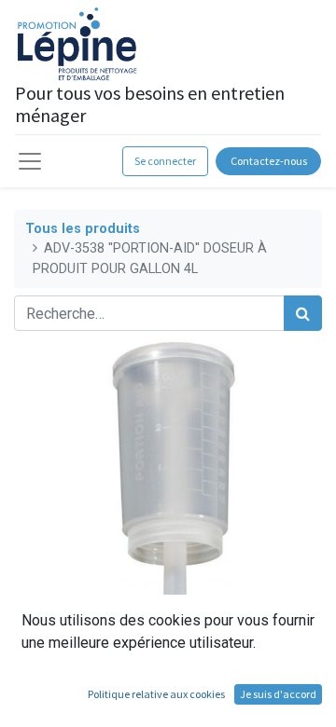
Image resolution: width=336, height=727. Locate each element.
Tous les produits (82, 229)
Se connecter (165, 161)
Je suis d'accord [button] (278, 694)
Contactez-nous (269, 161)
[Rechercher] (303, 313)
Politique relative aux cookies (156, 694)
